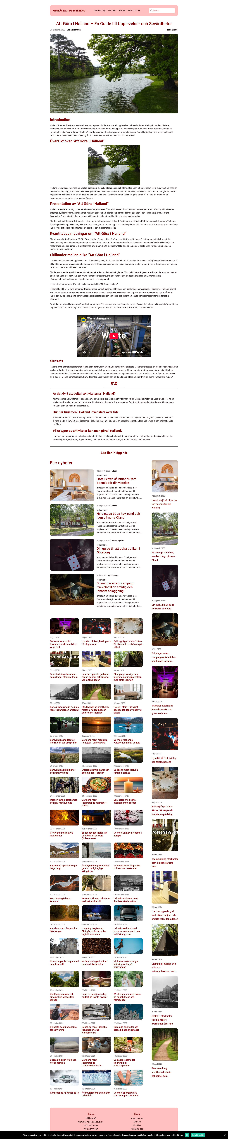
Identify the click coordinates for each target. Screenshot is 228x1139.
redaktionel (172, 30)
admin (114, 471)
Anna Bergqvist (118, 540)
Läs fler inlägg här (114, 453)
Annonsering (100, 10)
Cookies (121, 10)
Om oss (111, 10)
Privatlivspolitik (198, 1135)
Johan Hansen (74, 30)
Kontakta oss (134, 10)
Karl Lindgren (113, 575)
